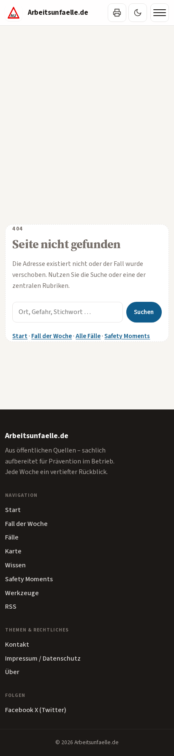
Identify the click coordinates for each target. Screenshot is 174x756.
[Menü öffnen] (159, 12)
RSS (10, 606)
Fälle (12, 537)
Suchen (144, 312)
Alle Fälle (88, 336)
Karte (13, 551)
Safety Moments (127, 336)
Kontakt (17, 644)
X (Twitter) (50, 710)
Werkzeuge (22, 593)
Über (12, 672)
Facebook (19, 710)
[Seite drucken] (117, 12)
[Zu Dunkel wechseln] (137, 12)
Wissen (15, 565)
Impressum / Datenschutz (43, 658)
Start (19, 336)
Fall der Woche (51, 336)
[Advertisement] (87, 117)
